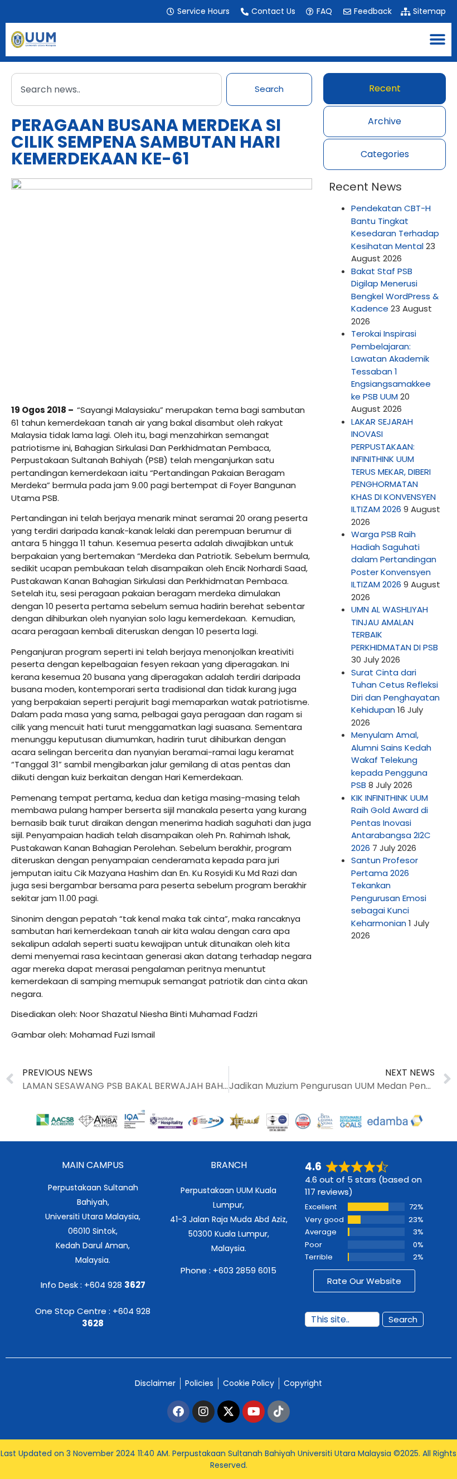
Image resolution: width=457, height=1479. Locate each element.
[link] (197, 11)
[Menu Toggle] (437, 39)
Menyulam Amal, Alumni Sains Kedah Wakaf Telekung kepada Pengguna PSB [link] (391, 760)
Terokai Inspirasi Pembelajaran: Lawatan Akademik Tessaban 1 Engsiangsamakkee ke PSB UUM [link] (391, 365)
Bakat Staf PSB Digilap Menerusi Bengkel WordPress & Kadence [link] (395, 290)
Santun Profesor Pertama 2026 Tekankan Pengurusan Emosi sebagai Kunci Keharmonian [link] (388, 891)
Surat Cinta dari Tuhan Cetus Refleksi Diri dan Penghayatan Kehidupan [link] (395, 691)
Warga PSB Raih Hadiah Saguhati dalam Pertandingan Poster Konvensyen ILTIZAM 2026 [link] (393, 559)
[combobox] (116, 89)
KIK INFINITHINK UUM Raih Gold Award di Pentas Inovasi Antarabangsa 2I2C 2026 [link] (391, 823)
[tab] (384, 88)
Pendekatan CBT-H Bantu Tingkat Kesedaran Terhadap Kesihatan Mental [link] (395, 227)
